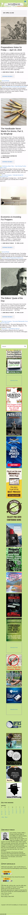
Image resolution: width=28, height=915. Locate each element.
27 (23, 812)
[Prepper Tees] (14, 774)
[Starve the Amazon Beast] (14, 662)
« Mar (2, 817)
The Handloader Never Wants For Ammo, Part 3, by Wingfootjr (12, 131)
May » (6, 817)
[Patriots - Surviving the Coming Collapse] (14, 424)
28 (1, 814)
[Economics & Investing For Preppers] (14, 200)
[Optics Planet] (14, 724)
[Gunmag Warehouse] (14, 605)
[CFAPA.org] (14, 790)
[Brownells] (14, 483)
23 (9, 812)
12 (20, 810)
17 (12, 811)
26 (20, 812)
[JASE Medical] (14, 741)
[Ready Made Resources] (14, 559)
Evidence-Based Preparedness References (11, 257)
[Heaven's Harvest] (14, 399)
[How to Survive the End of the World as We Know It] (14, 629)
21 (1, 812)
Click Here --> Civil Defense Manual (9, 328)
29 (5, 814)
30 (9, 814)
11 (16, 810)
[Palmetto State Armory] (14, 452)
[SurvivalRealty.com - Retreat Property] (14, 361)
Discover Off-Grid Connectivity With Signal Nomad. (13, 86)
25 (16, 812)
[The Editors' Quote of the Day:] (14, 281)
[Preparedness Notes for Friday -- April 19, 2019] (14, 30)
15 (5, 811)
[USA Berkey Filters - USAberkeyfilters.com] (14, 679)
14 (1, 811)
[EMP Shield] (14, 695)
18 (16, 811)
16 (9, 811)
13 (23, 810)
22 (5, 812)
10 (12, 810)
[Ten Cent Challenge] (14, 757)
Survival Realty (4, 80)
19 (20, 811)
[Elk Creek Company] (14, 511)
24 (12, 812)
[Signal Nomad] (14, 535)
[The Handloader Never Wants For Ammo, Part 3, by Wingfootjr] (14, 112)
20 (23, 811)
